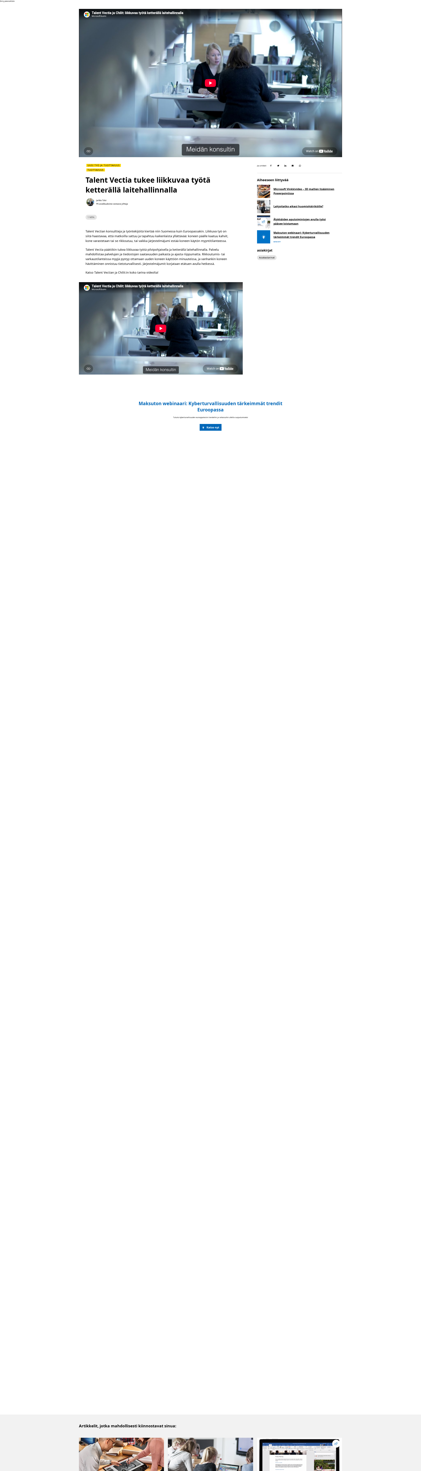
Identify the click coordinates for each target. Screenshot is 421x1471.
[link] (211, 427)
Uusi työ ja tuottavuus (103, 165)
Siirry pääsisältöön (7, 1)
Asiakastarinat (267, 257)
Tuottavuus (95, 169)
